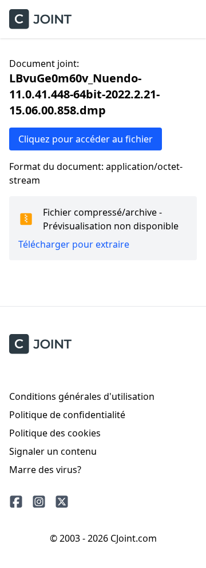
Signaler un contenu (53, 451)
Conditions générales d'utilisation (81, 396)
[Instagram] (39, 502)
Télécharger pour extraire (73, 244)
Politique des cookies (55, 433)
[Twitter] (62, 502)
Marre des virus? (45, 469)
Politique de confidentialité (67, 414)
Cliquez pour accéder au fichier (85, 139)
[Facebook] (16, 502)
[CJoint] (40, 344)
